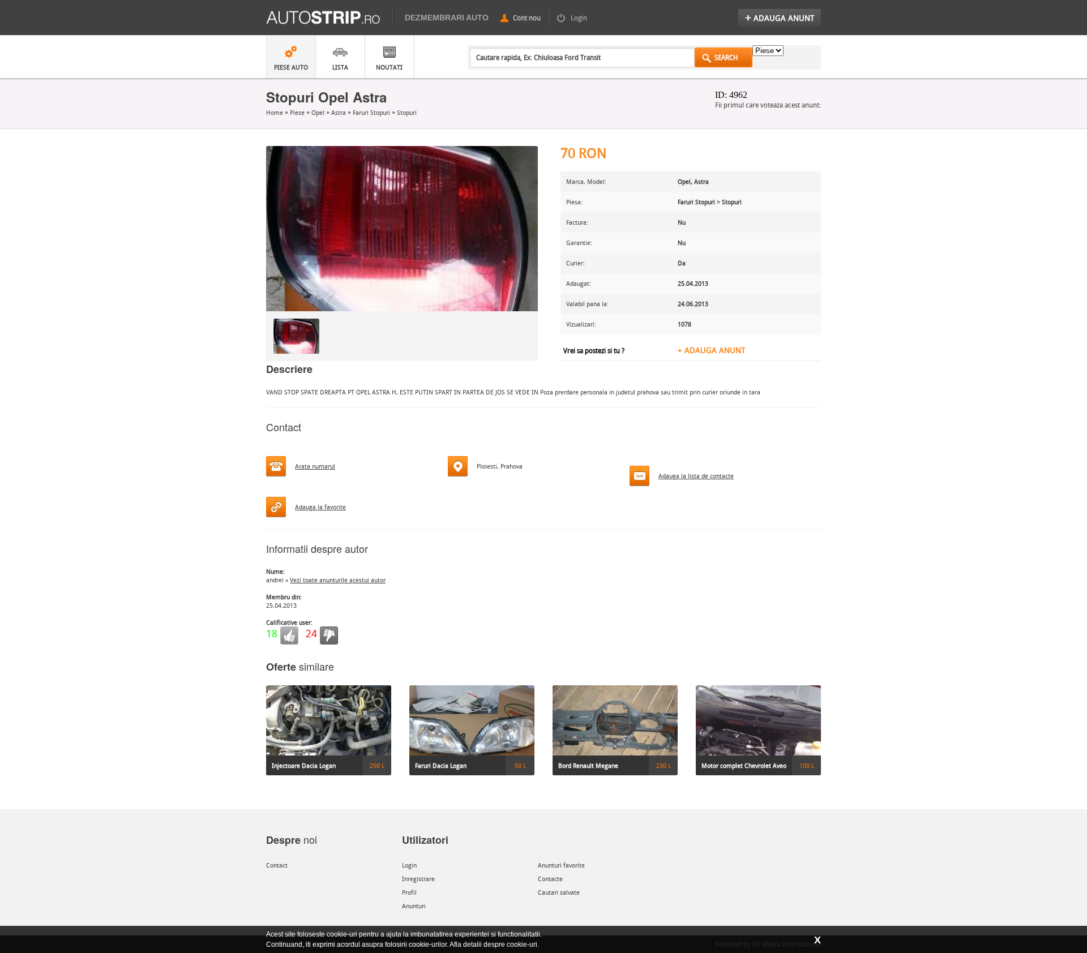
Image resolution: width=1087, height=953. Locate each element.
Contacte (550, 878)
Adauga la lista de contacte (696, 475)
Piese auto (291, 67)
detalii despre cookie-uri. (501, 944)
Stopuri (407, 112)
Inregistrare (418, 878)
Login (579, 17)
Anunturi (414, 906)
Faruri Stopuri (372, 112)
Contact (277, 865)
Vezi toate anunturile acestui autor (338, 580)
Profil (409, 892)
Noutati (389, 67)
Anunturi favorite (561, 865)
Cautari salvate (559, 892)
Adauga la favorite (320, 507)
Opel (318, 112)
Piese (298, 112)
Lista (340, 67)
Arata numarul (315, 466)
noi (291, 839)
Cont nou (527, 17)
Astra (339, 112)
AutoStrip (329, 18)
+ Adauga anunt (711, 350)
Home (275, 112)
